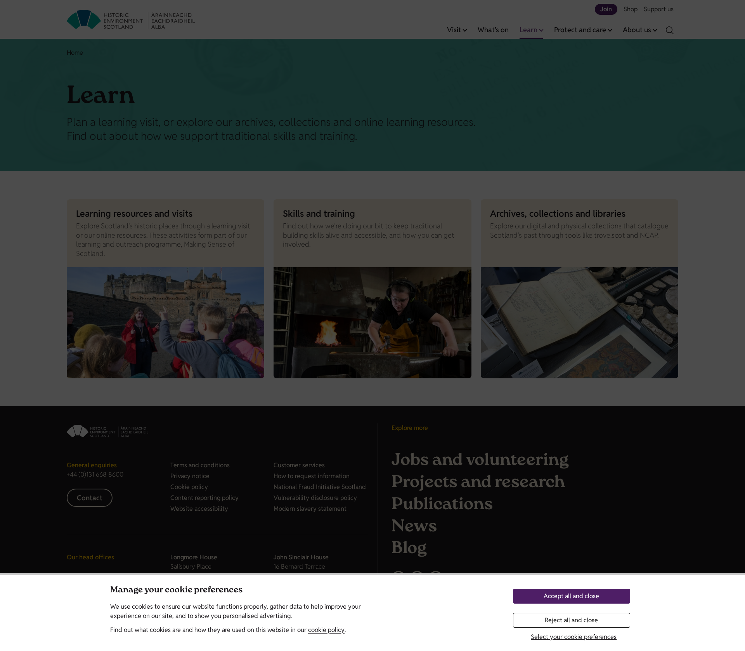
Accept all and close (571, 596)
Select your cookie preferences (574, 637)
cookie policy (326, 630)
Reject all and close (571, 620)
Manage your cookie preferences (176, 590)
